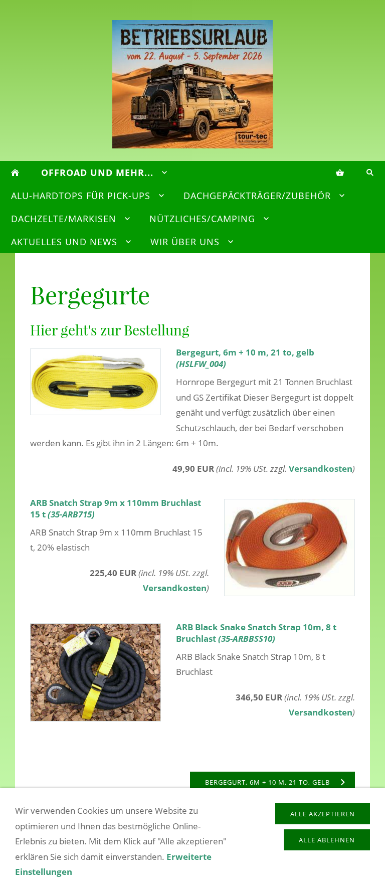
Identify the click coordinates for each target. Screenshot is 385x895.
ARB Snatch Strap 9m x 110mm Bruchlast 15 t (115, 508)
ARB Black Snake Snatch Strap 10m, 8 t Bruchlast (256, 632)
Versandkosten (320, 468)
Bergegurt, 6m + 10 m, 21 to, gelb (245, 358)
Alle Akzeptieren (322, 813)
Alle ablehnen (327, 839)
